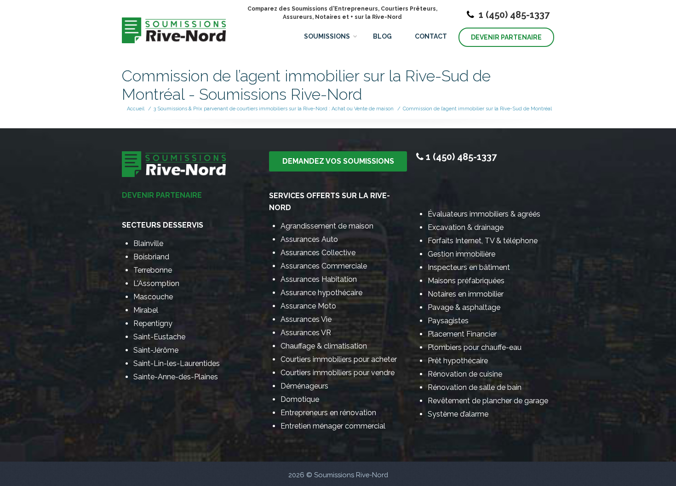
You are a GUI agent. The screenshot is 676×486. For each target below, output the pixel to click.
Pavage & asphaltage (464, 307)
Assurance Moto (308, 306)
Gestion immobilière (461, 254)
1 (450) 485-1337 (513, 14)
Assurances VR (306, 332)
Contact (431, 36)
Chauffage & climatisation (324, 346)
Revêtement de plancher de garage (488, 400)
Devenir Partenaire (506, 37)
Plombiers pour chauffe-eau (474, 347)
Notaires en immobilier (466, 294)
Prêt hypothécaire (458, 360)
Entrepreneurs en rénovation (328, 412)
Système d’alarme (458, 414)
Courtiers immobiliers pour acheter (339, 359)
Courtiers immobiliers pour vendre (338, 372)
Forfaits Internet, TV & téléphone (483, 240)
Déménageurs (304, 386)
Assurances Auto (309, 239)
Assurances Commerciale (324, 266)
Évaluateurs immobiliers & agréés (484, 214)
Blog (382, 36)
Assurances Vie (306, 319)
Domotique (300, 399)
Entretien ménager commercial (333, 426)
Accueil (135, 109)
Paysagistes (448, 320)
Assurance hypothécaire (321, 292)
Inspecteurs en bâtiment (469, 267)
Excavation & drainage (466, 227)
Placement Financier (462, 334)
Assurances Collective (318, 252)
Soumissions (327, 36)
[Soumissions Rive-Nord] (174, 23)
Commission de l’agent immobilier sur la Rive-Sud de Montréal (477, 109)
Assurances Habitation (319, 279)
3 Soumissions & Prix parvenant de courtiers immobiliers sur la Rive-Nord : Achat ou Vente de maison (274, 109)
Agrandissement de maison (327, 226)
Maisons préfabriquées (466, 280)
